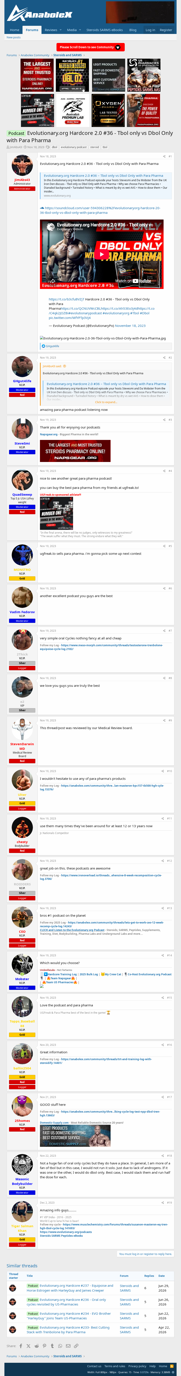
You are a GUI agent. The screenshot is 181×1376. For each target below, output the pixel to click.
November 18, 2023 (130, 325)
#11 (169, 818)
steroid (94, 147)
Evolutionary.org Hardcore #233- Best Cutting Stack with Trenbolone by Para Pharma (68, 1329)
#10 (169, 771)
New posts (14, 37)
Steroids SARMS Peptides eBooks (61, 1236)
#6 (170, 588)
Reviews (51, 30)
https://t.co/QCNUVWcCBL (81, 308)
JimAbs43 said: (52, 366)
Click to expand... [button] (106, 402)
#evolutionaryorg (116, 313)
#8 (170, 678)
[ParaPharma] (143, 110)
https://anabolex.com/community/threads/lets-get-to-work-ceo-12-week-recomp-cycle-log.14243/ (102, 924)
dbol (54, 147)
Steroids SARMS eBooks (105, 30)
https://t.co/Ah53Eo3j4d (119, 308)
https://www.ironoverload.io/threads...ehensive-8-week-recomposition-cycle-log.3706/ (101, 877)
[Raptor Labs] (72, 110)
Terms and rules (114, 1366)
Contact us (94, 1366)
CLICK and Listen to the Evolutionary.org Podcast (72, 930)
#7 (170, 631)
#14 (169, 955)
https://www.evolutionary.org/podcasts (66, 1232)
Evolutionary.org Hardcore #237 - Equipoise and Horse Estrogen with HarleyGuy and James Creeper (70, 1287)
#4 (170, 471)
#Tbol (134, 313)
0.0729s (144, 1372)
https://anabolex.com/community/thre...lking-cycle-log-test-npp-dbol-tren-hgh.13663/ (100, 1113)
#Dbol (144, 313)
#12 (169, 861)
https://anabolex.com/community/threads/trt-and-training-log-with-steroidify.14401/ (96, 1061)
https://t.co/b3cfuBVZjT (66, 299)
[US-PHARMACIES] (143, 75)
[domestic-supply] (108, 75)
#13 (169, 908)
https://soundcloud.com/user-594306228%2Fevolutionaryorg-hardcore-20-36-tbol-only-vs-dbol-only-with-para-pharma (100, 210)
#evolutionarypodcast (85, 313)
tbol (105, 147)
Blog (132, 30)
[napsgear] (37, 75)
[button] (61, 30)
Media (72, 30)
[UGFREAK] (37, 110)
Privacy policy (137, 1366)
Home (14, 30)
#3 (170, 420)
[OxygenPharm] (108, 110)
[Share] (164, 156)
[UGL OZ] (72, 75)
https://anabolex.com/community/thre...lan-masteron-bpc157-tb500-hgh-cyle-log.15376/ (102, 787)
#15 (169, 998)
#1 (170, 156)
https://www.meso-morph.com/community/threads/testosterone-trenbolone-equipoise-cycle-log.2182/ (101, 647)
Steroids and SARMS (129, 1287)
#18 (169, 1156)
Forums (32, 30)
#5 (170, 546)
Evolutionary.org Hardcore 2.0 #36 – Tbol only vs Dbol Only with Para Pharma (103, 175)
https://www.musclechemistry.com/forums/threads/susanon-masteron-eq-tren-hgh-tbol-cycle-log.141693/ (104, 1226)
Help (152, 1366)
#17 (169, 1097)
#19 (169, 1203)
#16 (169, 1045)
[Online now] (22, 974)
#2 (170, 357)
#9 (170, 720)
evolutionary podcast (74, 147)
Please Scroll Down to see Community (87, 47)
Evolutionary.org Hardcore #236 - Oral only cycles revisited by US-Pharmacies (66, 1301)
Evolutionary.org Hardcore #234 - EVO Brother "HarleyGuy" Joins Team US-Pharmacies (69, 1315)
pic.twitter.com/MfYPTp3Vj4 (70, 317)
